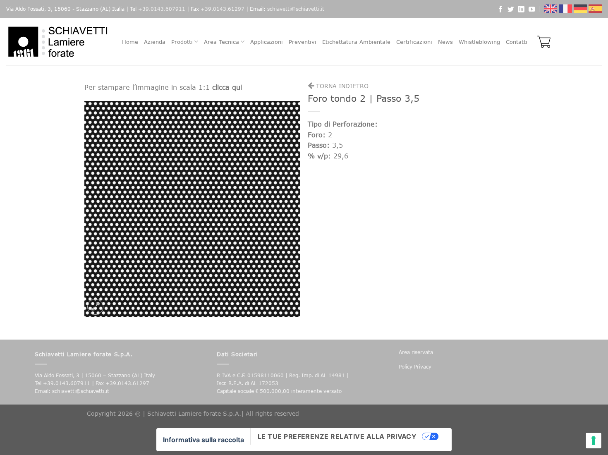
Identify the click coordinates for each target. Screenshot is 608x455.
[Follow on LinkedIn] (521, 10)
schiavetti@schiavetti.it (295, 9)
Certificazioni (414, 41)
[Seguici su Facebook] (500, 10)
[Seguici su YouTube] (532, 10)
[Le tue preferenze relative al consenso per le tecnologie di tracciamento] (593, 440)
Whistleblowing (479, 41)
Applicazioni (266, 41)
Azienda (154, 41)
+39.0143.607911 (161, 9)
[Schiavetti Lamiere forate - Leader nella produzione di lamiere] (58, 41)
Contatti (516, 41)
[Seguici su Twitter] (510, 10)
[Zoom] (95, 307)
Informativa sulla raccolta (203, 440)
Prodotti (182, 41)
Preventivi (302, 41)
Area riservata (416, 352)
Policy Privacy (415, 367)
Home (130, 41)
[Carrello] (542, 42)
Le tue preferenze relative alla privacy (337, 436)
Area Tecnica (221, 41)
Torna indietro (341, 85)
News (445, 41)
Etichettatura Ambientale (356, 41)
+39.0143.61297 (222, 9)
